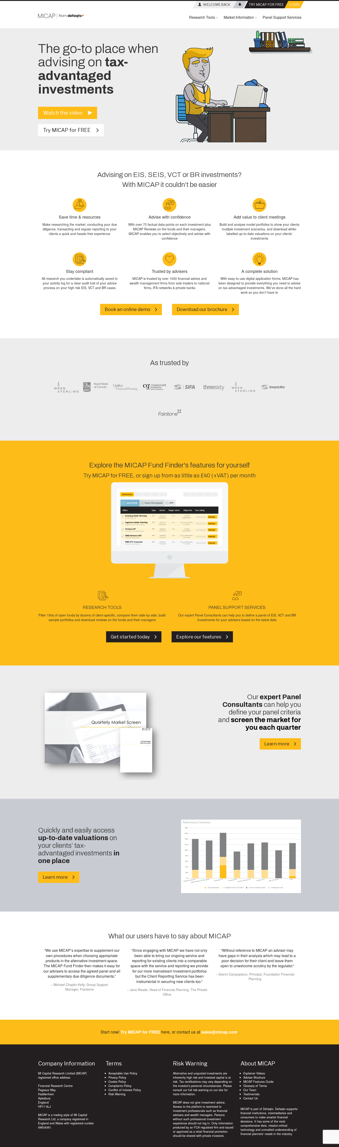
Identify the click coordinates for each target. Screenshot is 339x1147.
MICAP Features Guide (258, 1082)
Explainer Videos (254, 1073)
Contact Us (250, 1098)
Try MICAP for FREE (69, 130)
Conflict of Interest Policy (124, 1090)
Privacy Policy (117, 1077)
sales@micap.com (219, 1032)
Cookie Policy (117, 1082)
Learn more (279, 744)
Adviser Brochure (254, 1077)
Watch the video (65, 113)
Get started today (133, 637)
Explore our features (201, 637)
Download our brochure (204, 309)
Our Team (249, 1090)
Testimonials (251, 1094)
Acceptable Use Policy (122, 1073)
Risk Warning (116, 1094)
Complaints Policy (119, 1086)
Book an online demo (130, 309)
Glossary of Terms (255, 1086)
